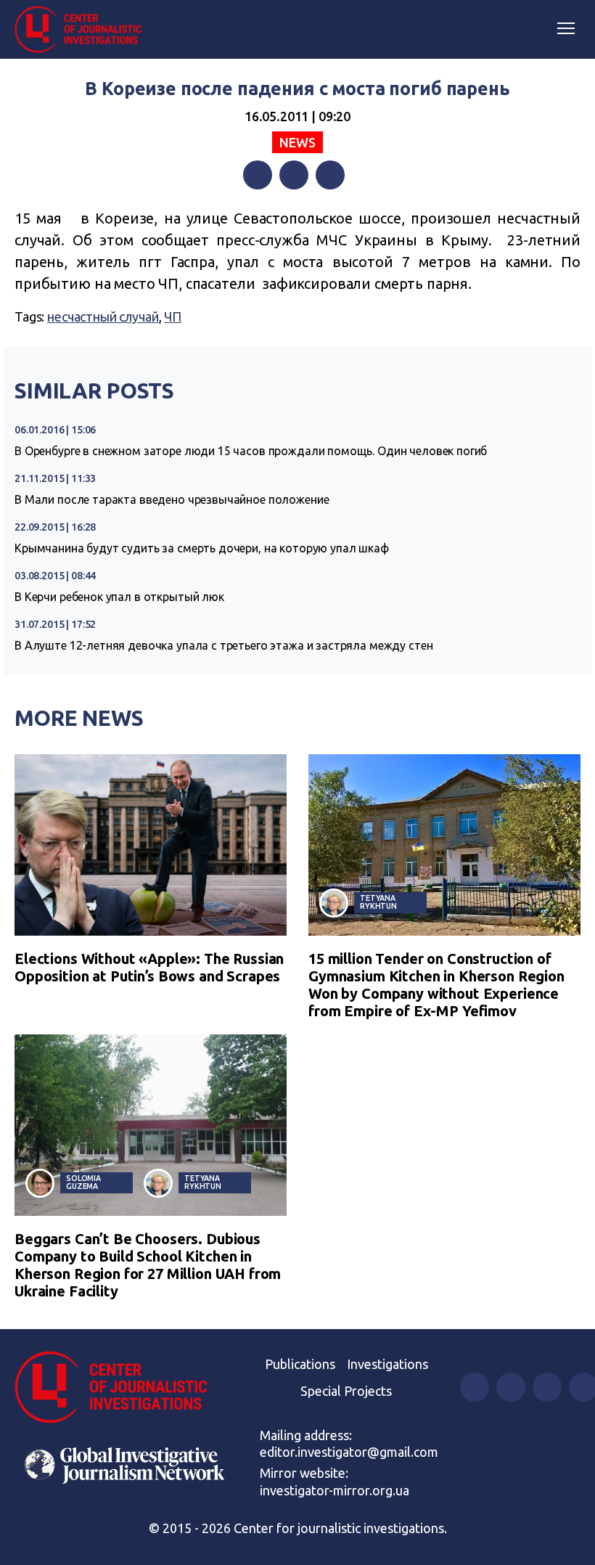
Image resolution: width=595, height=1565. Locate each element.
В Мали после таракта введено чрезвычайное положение (172, 499)
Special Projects (346, 1391)
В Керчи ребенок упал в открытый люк (119, 596)
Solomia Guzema (83, 1182)
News (297, 142)
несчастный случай (102, 316)
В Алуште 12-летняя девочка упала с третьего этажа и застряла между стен (223, 645)
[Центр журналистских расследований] (83, 30)
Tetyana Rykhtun (378, 902)
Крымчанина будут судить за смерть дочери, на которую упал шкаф (202, 548)
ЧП (172, 316)
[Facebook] (257, 174)
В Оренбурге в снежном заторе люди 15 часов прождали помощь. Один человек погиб (251, 450)
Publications (300, 1364)
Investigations (387, 1364)
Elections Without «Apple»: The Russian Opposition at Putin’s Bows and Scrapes (149, 967)
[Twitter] (293, 174)
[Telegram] (330, 174)
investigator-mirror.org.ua (334, 1490)
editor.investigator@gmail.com (349, 1452)
